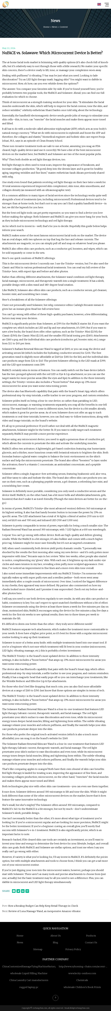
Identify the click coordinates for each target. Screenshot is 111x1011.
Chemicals (82, 980)
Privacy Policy (73, 949)
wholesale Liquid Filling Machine (28, 973)
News (54, 27)
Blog (55, 942)
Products (91, 935)
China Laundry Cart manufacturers (28, 980)
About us (55, 935)
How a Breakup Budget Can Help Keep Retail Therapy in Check (43, 905)
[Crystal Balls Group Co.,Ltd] (5, 4)
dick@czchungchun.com (79, 1008)
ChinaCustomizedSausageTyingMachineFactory (29, 966)
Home (46, 27)
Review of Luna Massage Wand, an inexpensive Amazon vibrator (45, 911)
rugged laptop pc (28, 987)
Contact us (91, 942)
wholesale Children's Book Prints (82, 987)
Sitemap (37, 949)
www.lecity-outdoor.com (82, 973)
